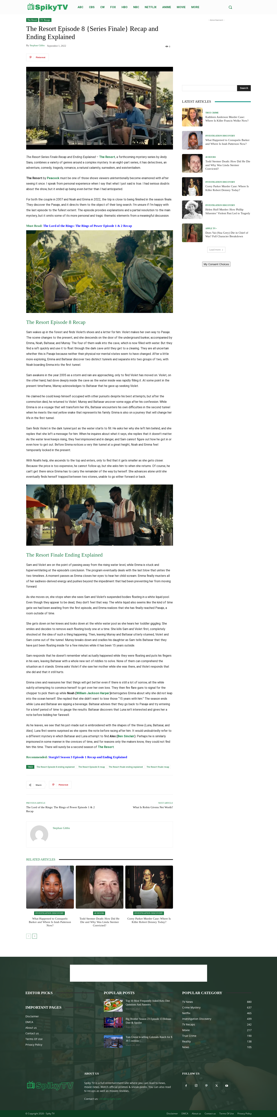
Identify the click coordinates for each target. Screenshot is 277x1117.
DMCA (29, 1022)
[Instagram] (196, 1085)
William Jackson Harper (93, 693)
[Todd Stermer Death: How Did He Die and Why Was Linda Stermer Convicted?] (99, 887)
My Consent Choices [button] (216, 264)
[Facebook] (186, 1086)
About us (31, 1027)
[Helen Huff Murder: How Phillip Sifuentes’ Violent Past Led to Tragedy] (192, 209)
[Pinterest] (206, 1086)
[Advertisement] (216, 45)
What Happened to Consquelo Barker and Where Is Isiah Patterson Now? (50, 922)
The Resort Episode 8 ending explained (56, 766)
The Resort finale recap (158, 766)
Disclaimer (32, 1016)
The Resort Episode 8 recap (91, 766)
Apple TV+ (211, 228)
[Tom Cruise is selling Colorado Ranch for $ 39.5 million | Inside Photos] (113, 1041)
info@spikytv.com (110, 1099)
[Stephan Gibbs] (39, 834)
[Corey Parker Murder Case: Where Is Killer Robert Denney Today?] (149, 887)
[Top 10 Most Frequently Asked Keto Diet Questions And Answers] (113, 1005)
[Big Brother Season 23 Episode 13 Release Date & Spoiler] (113, 1022)
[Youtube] (226, 1086)
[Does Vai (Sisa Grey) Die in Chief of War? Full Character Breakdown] (192, 232)
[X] (216, 1086)
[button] (230, 7)
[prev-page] (28, 936)
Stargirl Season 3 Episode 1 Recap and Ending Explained (87, 757)
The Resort (32, 20)
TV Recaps (45, 20)
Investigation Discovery (49, 913)
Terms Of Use (34, 1039)
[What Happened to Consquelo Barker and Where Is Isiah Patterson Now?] (50, 887)
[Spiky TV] (48, 7)
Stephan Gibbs (37, 45)
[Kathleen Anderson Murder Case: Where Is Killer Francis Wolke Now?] (192, 117)
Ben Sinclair (126, 736)
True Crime (212, 113)
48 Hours (99, 913)
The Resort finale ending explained (126, 766)
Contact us (32, 1033)
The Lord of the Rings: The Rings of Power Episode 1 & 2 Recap (87, 226)
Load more (215, 249)
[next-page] (34, 936)
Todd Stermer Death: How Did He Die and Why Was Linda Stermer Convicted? (99, 922)
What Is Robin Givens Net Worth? (153, 807)
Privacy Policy (33, 1044)
